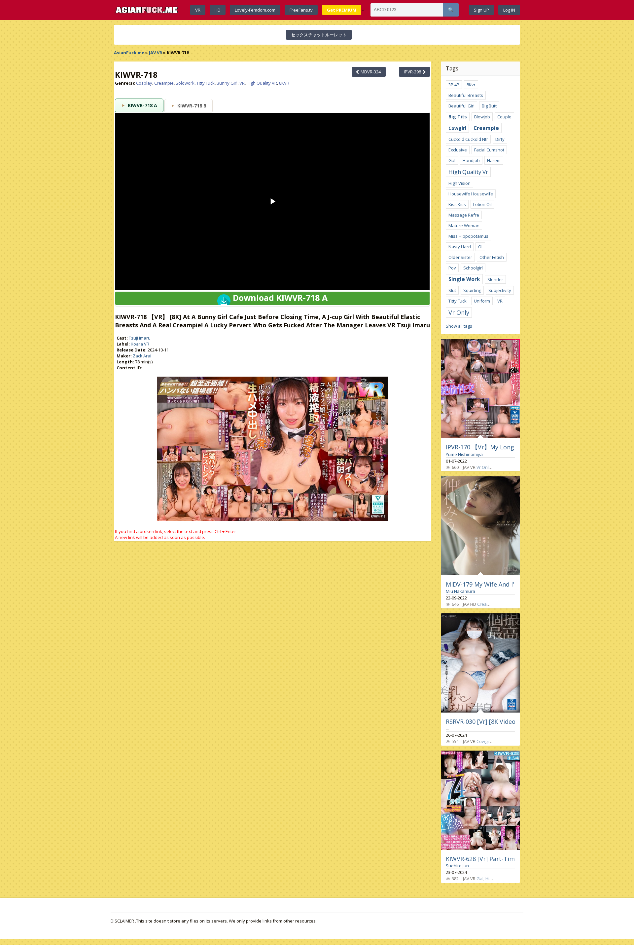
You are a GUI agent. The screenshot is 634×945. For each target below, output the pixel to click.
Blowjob (482, 117)
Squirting (472, 290)
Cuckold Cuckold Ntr (468, 139)
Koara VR (140, 344)
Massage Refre (463, 215)
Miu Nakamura (460, 591)
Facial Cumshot (489, 150)
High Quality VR (262, 83)
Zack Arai (142, 356)
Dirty (500, 139)
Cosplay (144, 83)
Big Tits (457, 116)
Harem (494, 160)
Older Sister (460, 257)
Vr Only (458, 312)
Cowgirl (457, 128)
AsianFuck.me (129, 53)
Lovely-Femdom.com (255, 10)
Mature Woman (463, 225)
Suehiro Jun (457, 866)
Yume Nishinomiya (464, 454)
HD (218, 10)
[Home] (147, 10)
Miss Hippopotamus (468, 236)
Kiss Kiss (457, 204)
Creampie (164, 83)
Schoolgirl (473, 268)
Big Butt (489, 106)
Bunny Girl (227, 83)
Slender (495, 279)
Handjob (471, 160)
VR (197, 10)
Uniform (482, 301)
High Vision (459, 183)
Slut (452, 290)
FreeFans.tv (301, 10)
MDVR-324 (370, 72)
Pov (452, 268)
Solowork (185, 83)
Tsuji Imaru (140, 338)
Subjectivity (499, 290)
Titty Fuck (205, 83)
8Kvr (471, 85)
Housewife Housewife (470, 194)
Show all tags (459, 326)
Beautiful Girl (461, 106)
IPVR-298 (413, 72)
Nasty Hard (459, 247)
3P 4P (453, 85)
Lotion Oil (482, 204)
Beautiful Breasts (465, 95)
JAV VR (155, 53)
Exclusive (457, 150)
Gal (451, 160)
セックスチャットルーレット (319, 35)
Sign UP (481, 10)
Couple (504, 117)
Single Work (464, 279)
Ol (480, 247)
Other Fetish (491, 257)
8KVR (284, 83)
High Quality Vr (468, 172)
